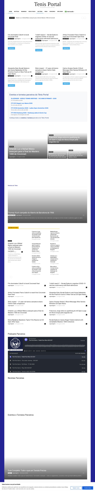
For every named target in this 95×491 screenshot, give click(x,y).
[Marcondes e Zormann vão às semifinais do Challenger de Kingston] (47, 267)
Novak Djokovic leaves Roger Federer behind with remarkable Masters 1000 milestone (66, 321)
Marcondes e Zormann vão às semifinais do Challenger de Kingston (54, 269)
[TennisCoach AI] (75, 241)
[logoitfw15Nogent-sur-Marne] (27, 426)
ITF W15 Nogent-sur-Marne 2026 (21, 103)
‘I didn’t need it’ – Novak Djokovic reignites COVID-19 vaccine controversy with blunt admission (46, 36)
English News (10, 38)
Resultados (32, 11)
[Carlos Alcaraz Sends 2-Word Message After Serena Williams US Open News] (75, 60)
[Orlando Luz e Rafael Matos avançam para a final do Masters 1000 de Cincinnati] (27, 142)
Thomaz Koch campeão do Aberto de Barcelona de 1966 (31, 213)
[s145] (68, 426)
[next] (85, 18)
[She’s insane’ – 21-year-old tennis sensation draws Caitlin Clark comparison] (47, 60)
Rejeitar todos (76, 488)
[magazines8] (47, 396)
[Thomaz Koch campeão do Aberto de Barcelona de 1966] (47, 206)
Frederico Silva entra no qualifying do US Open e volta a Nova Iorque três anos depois (36, 269)
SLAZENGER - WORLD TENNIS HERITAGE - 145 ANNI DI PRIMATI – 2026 (33, 98)
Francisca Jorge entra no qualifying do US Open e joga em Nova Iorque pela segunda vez (36, 234)
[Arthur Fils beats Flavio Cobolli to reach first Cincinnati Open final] (75, 27)
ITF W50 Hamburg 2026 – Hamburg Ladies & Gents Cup (28, 113)
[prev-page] (9, 277)
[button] (85, 11)
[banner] (68, 445)
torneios (30, 118)
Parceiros (52, 11)
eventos (23, 118)
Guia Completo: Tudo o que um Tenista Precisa (27, 470)
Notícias (16, 11)
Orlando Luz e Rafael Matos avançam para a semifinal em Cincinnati (54, 258)
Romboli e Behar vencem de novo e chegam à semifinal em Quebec (36, 258)
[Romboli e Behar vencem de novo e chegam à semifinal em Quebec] (28, 256)
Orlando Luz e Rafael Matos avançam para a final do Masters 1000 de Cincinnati (35, 18)
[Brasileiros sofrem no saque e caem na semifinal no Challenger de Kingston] (47, 244)
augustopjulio (17, 38)
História (39, 11)
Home (10, 11)
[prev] (82, 18)
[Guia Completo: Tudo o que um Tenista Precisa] (43, 468)
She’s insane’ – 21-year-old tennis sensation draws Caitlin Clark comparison (46, 70)
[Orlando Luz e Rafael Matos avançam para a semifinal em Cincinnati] (47, 256)
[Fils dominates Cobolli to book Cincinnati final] (20, 27)
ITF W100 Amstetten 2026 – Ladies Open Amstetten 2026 (29, 108)
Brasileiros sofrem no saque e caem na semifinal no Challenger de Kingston (55, 246)
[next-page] (11, 277)
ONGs (45, 11)
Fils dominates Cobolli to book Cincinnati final (24, 283)
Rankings (23, 11)
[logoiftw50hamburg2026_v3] (27, 445)
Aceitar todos (87, 488)
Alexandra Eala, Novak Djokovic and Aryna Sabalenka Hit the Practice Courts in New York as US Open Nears (19, 71)
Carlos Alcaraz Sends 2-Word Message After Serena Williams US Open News (75, 70)
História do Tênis (11, 215)
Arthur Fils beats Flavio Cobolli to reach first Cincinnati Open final (74, 36)
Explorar (60, 11)
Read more (11, 48)
